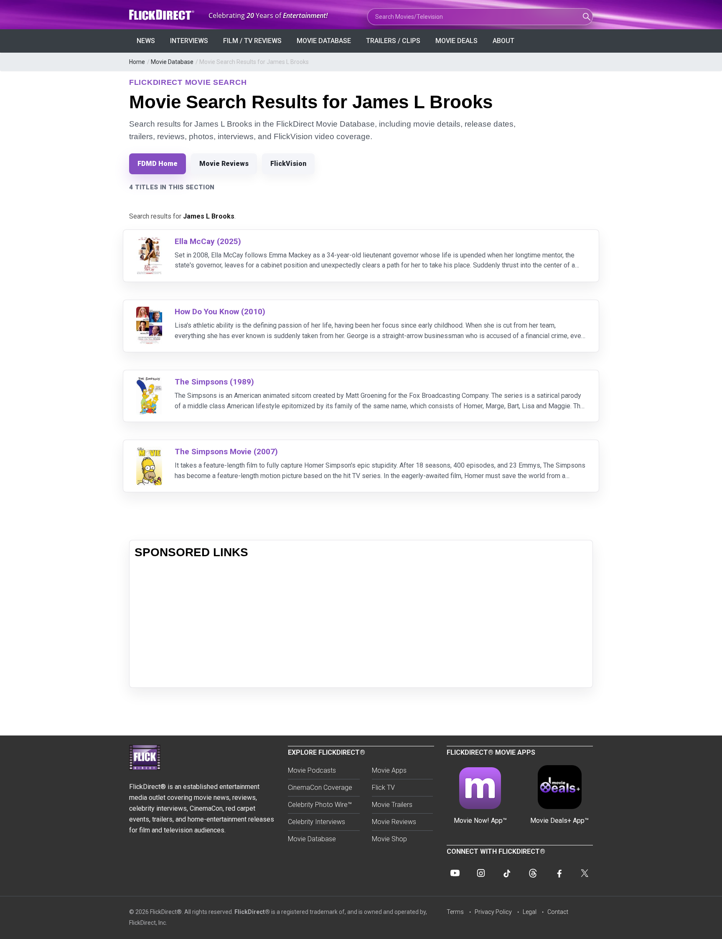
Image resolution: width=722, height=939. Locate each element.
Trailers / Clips (393, 41)
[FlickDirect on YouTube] (455, 873)
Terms (455, 911)
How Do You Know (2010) (220, 311)
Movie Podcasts (312, 770)
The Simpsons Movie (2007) (226, 451)
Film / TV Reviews (252, 41)
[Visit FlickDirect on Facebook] (558, 873)
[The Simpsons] (149, 382)
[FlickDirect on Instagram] (481, 873)
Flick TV (383, 787)
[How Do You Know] (149, 312)
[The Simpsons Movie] (149, 452)
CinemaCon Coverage (320, 787)
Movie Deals (456, 41)
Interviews (189, 41)
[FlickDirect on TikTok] (506, 873)
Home (137, 62)
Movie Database (324, 41)
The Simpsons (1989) (214, 382)
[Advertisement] (361, 623)
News (146, 41)
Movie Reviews (224, 164)
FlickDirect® (252, 911)
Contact (557, 911)
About (503, 41)
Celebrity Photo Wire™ (320, 805)
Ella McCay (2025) (208, 241)
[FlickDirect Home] (162, 15)
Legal (529, 911)
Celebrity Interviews (316, 822)
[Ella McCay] (149, 242)
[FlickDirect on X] (584, 873)
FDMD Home (157, 164)
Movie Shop (389, 839)
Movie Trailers (392, 805)
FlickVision (288, 164)
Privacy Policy (493, 911)
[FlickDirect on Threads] (532, 873)
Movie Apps (389, 770)
